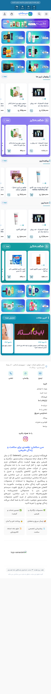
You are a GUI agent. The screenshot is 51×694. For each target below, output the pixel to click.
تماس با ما (43, 409)
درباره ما (44, 405)
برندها (45, 426)
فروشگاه (44, 396)
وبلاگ (45, 418)
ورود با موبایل (42, 388)
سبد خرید (43, 392)
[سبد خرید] (11, 14)
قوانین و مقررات (41, 422)
